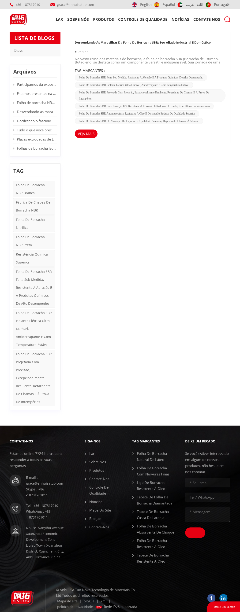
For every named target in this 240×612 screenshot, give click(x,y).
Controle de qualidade (142, 19)
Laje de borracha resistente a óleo (151, 485)
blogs (18, 50)
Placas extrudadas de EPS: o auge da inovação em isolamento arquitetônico (37, 139)
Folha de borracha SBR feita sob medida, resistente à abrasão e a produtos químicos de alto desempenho (141, 77)
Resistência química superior (32, 258)
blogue (95, 518)
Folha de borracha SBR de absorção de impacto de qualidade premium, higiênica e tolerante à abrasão (139, 121)
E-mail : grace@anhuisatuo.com (44, 480)
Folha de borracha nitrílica (30, 223)
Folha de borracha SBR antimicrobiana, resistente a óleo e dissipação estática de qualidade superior (137, 113)
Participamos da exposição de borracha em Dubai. (37, 84)
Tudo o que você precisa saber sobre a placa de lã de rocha (37, 130)
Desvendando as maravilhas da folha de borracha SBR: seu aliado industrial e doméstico (143, 42)
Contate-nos (206, 19)
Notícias (180, 19)
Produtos (103, 19)
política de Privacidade (75, 607)
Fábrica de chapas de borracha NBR (33, 206)
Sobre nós (78, 19)
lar (59, 19)
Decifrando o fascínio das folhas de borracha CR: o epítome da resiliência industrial (37, 121)
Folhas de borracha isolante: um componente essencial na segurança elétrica (37, 148)
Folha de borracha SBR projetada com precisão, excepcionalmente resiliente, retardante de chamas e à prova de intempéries (34, 378)
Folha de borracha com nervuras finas (153, 471)
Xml (103, 601)
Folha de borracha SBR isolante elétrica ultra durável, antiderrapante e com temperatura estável (134, 85)
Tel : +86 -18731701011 (44, 505)
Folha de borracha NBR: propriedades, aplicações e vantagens (37, 102)
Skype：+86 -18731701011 (37, 492)
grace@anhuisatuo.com (75, 4)
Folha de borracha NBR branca (30, 189)
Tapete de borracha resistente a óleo (153, 558)
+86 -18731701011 (29, 4)
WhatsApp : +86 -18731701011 (38, 514)
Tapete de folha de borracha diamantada (154, 500)
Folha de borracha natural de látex (152, 456)
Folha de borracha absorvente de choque (155, 529)
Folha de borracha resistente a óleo (152, 543)
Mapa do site (100, 510)
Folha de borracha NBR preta (30, 241)
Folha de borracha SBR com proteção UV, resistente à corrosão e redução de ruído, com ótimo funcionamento (144, 106)
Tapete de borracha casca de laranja (153, 514)
